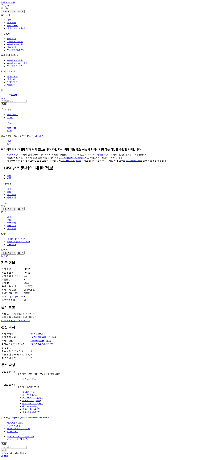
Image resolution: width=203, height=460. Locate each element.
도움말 (4, 256)
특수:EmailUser (133, 160)
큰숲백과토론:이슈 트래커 (72, 157)
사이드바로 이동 (8, 11)
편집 (32, 392)
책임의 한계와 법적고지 (18, 428)
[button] (2, 5)
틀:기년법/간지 (29, 397)
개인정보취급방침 (15, 423)
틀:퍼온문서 (28, 412)
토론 (42, 340)
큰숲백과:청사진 (15, 155)
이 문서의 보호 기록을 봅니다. (15, 320)
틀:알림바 (27, 406)
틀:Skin (25, 392)
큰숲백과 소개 (13, 426)
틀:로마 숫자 (28, 400)
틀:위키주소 (28, 409)
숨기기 (20, 11)
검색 (4, 104)
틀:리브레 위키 (29, 403)
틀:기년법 (27, 395)
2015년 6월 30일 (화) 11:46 (43, 337)
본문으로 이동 (8, 2)
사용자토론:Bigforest (71, 160)
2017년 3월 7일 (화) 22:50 (43, 344)
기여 (48, 340)
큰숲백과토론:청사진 (102, 155)
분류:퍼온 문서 (29, 379)
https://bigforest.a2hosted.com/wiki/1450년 (31, 417)
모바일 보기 (12, 431)
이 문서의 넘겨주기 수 (12, 297)
